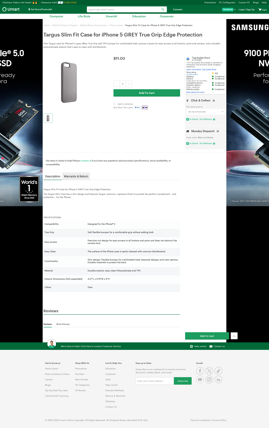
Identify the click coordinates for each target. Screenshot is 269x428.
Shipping (110, 401)
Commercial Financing (56, 395)
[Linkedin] (219, 382)
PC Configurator (227, 2)
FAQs (108, 379)
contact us (85, 160)
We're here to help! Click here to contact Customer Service (91, 346)
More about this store (195, 92)
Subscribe (183, 380)
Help (264, 2)
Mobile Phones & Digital (64, 25)
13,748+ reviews (192, 74)
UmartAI (111, 16)
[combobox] (127, 9)
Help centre (200, 346)
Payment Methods (114, 390)
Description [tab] (52, 176)
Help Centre (111, 385)
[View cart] (260, 9)
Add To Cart (147, 93)
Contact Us (111, 406)
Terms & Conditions (200, 420)
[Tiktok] (219, 374)
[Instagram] (210, 382)
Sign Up (250, 9)
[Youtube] (200, 382)
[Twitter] (210, 374)
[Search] (163, 9)
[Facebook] (200, 374)
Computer (56, 16)
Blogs (256, 2)
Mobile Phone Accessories (93, 25)
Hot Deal (79, 374)
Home (46, 25)
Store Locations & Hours (57, 374)
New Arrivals (81, 379)
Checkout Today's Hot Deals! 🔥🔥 (20, 2)
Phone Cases (116, 25)
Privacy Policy (219, 420)
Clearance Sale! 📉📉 (52, 2)
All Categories (82, 385)
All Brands (80, 390)
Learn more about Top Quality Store (201, 69)
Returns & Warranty (115, 395)
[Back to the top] (234, 335)
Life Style (84, 16)
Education (139, 16)
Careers (177, 9)
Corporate (166, 16)
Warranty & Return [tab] (76, 176)
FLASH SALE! (70, 2)
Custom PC (244, 2)
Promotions (210, 2)
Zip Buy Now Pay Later (56, 390)
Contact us (219, 346)
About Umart (51, 368)
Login (242, 9)
